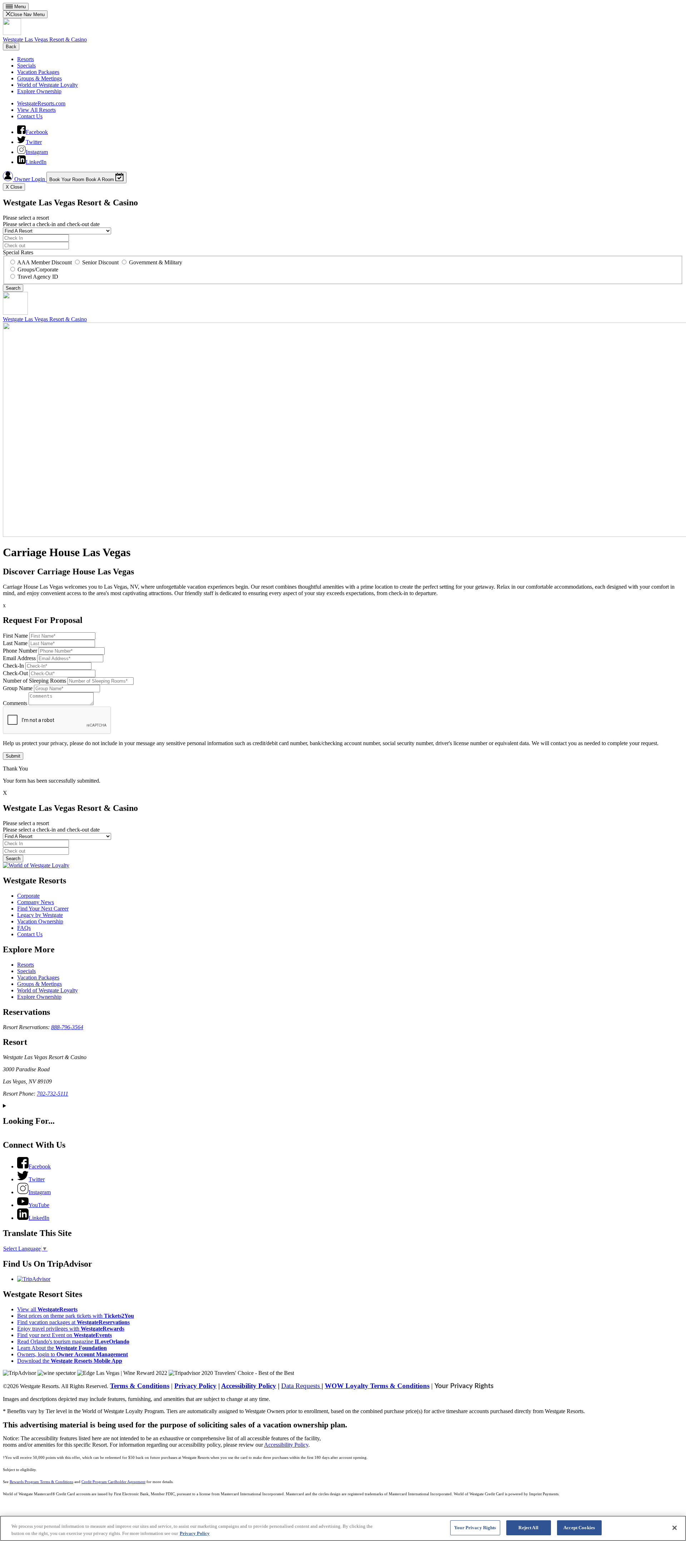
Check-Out (15, 673)
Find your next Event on (64, 1335)
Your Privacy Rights (463, 1386)
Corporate (28, 896)
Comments (15, 703)
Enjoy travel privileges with (70, 1329)
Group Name (18, 688)
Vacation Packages (38, 72)
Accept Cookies (579, 1527)
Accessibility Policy (248, 1386)
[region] (343, 1528)
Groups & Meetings (39, 78)
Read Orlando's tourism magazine (73, 1341)
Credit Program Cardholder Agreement (113, 1482)
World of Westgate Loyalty (47, 85)
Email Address (19, 658)
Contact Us (30, 116)
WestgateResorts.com (41, 103)
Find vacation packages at (73, 1322)
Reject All (528, 1527)
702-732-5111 (52, 1094)
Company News (35, 902)
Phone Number (20, 651)
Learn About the (62, 1348)
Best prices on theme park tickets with (75, 1316)
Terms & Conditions (139, 1386)
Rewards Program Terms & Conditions (41, 1482)
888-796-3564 (67, 1027)
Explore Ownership (39, 91)
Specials (26, 66)
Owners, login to (72, 1354)
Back (11, 46)
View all (47, 1309)
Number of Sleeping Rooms (34, 681)
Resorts (25, 59)
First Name (15, 636)
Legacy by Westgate (40, 915)
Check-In (13, 666)
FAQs (24, 928)
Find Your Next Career (43, 909)
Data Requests (301, 1386)
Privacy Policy (195, 1386)
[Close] (674, 1528)
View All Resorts (36, 110)
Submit (13, 756)
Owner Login (29, 179)
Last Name (15, 643)
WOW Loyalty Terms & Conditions (377, 1386)
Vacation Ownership (40, 921)
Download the (69, 1361)
